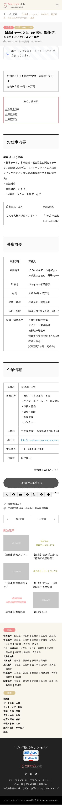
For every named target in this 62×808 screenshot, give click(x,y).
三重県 (17, 673)
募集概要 (11, 113)
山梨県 (26, 640)
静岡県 (35, 644)
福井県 (18, 644)
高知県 (44, 660)
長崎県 (27, 652)
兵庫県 (35, 673)
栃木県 (44, 681)
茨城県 (18, 685)
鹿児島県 (36, 652)
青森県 (9, 669)
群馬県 (9, 685)
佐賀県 (23, 648)
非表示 (35, 101)
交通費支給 (13, 508)
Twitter (31, 774)
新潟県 (52, 640)
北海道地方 (8, 656)
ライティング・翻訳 (12, 707)
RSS (36, 774)
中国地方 (7, 636)
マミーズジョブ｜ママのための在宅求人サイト (23, 800)
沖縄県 (50, 648)
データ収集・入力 (11, 703)
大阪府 (54, 673)
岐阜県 (35, 640)
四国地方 (7, 660)
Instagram (26, 774)
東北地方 (7, 664)
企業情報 (11, 118)
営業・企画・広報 (11, 711)
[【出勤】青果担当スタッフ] (17, 519)
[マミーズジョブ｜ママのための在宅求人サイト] (14, 5)
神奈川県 (53, 681)
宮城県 (17, 664)
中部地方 (7, 640)
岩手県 (35, 664)
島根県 (35, 636)
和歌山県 (45, 673)
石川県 (9, 644)
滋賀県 (18, 677)
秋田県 (52, 664)
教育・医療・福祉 (11, 719)
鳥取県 (9, 27)
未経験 (45, 508)
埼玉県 (26, 681)
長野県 (27, 644)
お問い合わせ (37, 788)
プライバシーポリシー (40, 780)
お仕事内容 (12, 108)
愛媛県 (26, 660)
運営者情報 (31, 784)
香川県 (35, 660)
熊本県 (9, 652)
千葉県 (17, 681)
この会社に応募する (31, 482)
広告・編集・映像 (11, 715)
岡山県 (26, 636)
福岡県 (18, 652)
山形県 (26, 664)
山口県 (17, 636)
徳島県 (17, 660)
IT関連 (6, 699)
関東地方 (7, 681)
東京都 (35, 681)
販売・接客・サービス (13, 727)
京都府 (26, 673)
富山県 (17, 640)
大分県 (32, 648)
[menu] (57, 5)
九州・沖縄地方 (10, 648)
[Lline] (27, 494)
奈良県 (9, 677)
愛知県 (44, 640)
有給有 (38, 508)
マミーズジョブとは (18, 780)
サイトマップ (52, 788)
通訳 (5, 732)
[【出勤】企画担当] (45, 519)
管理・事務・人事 (24, 27)
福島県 (44, 664)
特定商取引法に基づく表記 (16, 788)
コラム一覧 (18, 784)
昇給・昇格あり (26, 508)
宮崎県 (41, 648)
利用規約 (43, 784)
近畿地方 (7, 673)
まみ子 (18, 504)
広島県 (44, 636)
